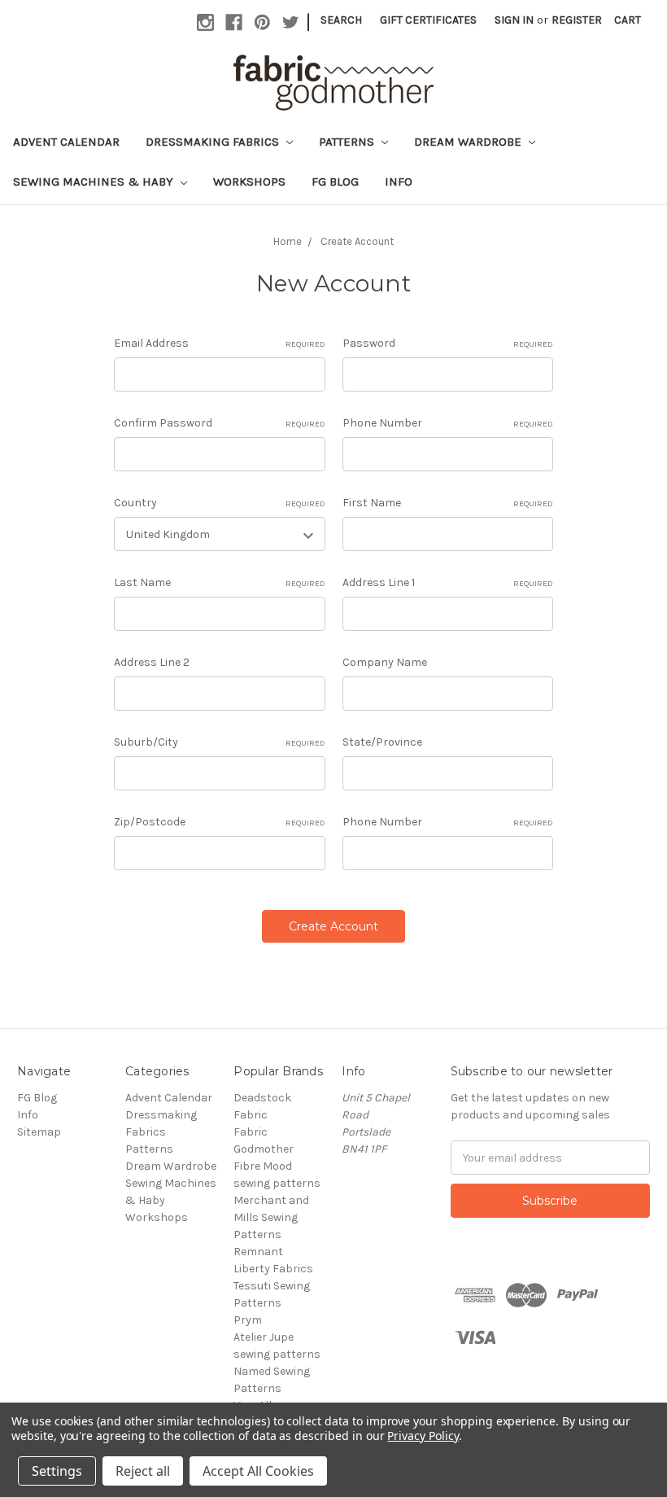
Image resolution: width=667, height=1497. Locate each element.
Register (576, 20)
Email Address (219, 343)
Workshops (249, 181)
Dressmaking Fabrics (214, 141)
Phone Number (447, 423)
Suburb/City (219, 742)
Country (219, 503)
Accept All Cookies (258, 1471)
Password (447, 343)
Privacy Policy (422, 1435)
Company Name (384, 662)
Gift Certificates (428, 20)
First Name (447, 503)
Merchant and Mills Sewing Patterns (271, 1217)
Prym (247, 1320)
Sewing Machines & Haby (95, 181)
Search (341, 20)
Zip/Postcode (219, 822)
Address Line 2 (152, 662)
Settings (57, 1471)
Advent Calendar (66, 141)
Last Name (219, 582)
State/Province (382, 742)
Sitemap (39, 1132)
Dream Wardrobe (469, 141)
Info (398, 181)
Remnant (258, 1251)
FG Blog (335, 181)
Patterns (348, 141)
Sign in (514, 20)
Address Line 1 (447, 582)
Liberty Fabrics (273, 1269)
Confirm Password (219, 423)
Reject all (143, 1471)
